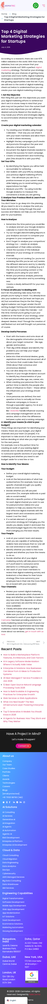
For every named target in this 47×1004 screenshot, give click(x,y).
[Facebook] (9, 802)
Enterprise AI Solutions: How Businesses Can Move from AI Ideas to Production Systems (22, 671)
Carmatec (6, 620)
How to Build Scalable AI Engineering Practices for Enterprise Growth (21, 693)
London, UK (9, 972)
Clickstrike (14, 410)
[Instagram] (24, 802)
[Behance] (21, 802)
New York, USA (33, 957)
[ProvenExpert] (17, 802)
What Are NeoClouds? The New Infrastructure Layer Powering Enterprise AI (23, 704)
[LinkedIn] (14, 802)
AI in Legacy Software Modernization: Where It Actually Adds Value (21, 663)
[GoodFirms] (7, 802)
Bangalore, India (9, 940)
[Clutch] (4, 802)
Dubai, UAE (9, 957)
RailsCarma (34, 994)
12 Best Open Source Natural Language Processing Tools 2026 (22, 686)
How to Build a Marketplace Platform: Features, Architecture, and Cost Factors (23, 656)
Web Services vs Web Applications (20, 698)
